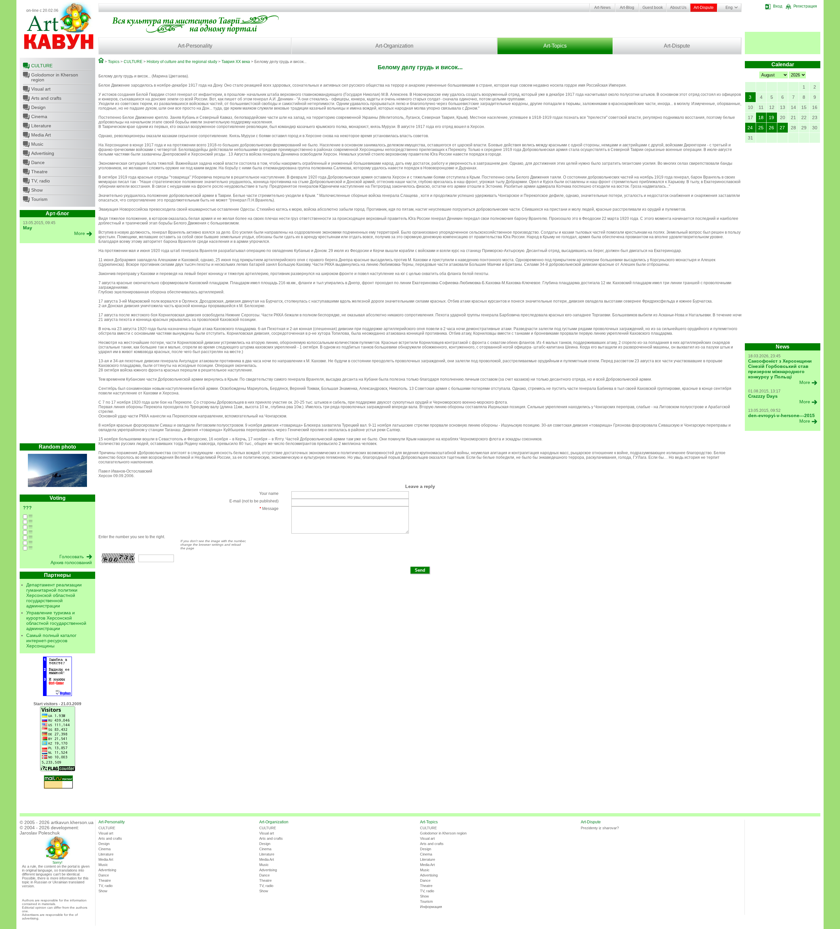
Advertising (42, 153)
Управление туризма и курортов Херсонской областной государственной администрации (56, 620)
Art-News (602, 7)
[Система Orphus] (57, 694)
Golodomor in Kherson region (54, 77)
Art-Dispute (704, 7)
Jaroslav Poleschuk (40, 832)
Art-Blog (627, 7)
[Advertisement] (57, 344)
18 (761, 117)
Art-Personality (195, 46)
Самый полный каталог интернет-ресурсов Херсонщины (51, 640)
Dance (38, 162)
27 (782, 127)
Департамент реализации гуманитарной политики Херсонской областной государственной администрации (54, 595)
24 (750, 127)
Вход (777, 6)
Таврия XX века (235, 61)
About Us (678, 7)
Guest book (652, 7)
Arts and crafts (46, 98)
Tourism (39, 199)
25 (761, 127)
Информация (431, 907)
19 (771, 117)
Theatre (39, 171)
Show (37, 190)
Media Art (41, 134)
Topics (113, 61)
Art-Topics (555, 46)
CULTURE (41, 65)
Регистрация (805, 6)
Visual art (41, 89)
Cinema (39, 116)
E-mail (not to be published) (254, 501)
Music (37, 144)
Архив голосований (71, 562)
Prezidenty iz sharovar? (600, 828)
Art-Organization (394, 46)
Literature (41, 125)
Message (269, 508)
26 (771, 127)
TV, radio (40, 180)
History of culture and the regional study (182, 61)
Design (38, 107)
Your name (269, 493)
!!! (29, 516)
